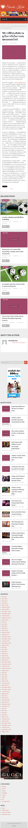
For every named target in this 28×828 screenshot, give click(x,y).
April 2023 (4, 679)
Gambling (4, 793)
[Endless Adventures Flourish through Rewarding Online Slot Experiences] (6, 538)
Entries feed (5, 810)
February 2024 (6, 658)
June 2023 (4, 674)
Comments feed (6, 812)
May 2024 (4, 651)
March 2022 (5, 698)
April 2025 (4, 628)
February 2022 (6, 700)
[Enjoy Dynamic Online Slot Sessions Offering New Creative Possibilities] (6, 587)
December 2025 (6, 611)
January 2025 (5, 634)
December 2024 (6, 636)
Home (4, 26)
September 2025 (6, 618)
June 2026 (4, 599)
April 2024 (4, 653)
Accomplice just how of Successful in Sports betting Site (13, 285)
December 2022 (6, 687)
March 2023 (5, 681)
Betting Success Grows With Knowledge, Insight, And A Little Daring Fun (12, 251)
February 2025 (6, 632)
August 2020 (5, 731)
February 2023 (6, 683)
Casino (3, 788)
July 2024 (4, 647)
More (4, 226)
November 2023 (6, 664)
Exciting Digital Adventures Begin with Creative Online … (12, 550)
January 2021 (5, 721)
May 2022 (4, 695)
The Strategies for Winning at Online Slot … (17, 524)
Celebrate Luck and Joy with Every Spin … (18, 468)
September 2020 (6, 729)
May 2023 (4, 677)
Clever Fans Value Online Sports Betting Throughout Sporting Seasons (12, 318)
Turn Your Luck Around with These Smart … (17, 503)
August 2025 (5, 620)
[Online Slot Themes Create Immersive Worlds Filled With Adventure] (6, 481)
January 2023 (5, 685)
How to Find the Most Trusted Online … (18, 513)
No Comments (20, 322)
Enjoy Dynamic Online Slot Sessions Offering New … (18, 584)
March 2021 (5, 717)
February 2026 (6, 607)
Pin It (11, 189)
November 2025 (6, 613)
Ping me (14, 826)
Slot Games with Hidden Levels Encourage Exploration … (16, 445)
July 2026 (4, 596)
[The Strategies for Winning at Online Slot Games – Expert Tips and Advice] (6, 526)
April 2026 (4, 603)
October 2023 (5, 666)
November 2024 (6, 639)
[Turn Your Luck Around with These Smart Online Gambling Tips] (6, 505)
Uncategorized (6, 801)
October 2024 (5, 641)
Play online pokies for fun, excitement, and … (17, 433)
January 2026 (5, 609)
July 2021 (4, 708)
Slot (3, 799)
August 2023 (5, 670)
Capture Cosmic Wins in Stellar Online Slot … (18, 458)
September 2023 (6, 668)
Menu (3, 19)
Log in (3, 808)
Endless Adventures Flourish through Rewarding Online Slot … (18, 536)
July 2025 (4, 622)
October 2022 (5, 691)
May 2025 (4, 626)
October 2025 (5, 615)
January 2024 (5, 660)
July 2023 (4, 672)
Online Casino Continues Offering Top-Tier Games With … (17, 491)
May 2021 (4, 712)
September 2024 (6, 643)
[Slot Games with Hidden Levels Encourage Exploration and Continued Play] (6, 447)
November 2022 (6, 689)
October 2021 (5, 706)
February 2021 (6, 719)
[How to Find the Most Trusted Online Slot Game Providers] (6, 517)
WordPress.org (6, 814)
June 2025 (4, 624)
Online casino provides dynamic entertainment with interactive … (13, 421)
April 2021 (4, 714)
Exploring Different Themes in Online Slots (18, 408)
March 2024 (5, 655)
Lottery (4, 795)
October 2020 (5, 727)
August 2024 (5, 645)
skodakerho (5, 43)
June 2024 (4, 649)
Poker (3, 797)
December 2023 (6, 662)
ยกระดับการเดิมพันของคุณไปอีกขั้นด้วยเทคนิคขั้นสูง (13, 218)
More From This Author (18, 342)
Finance (4, 791)
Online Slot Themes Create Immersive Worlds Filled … (18, 478)
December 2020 (6, 723)
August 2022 (5, 693)
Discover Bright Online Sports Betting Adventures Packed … (18, 562)
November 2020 (6, 725)
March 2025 (5, 630)
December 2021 (6, 704)
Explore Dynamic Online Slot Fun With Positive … (18, 573)
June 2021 (4, 710)
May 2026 (4, 601)
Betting (8, 26)
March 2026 (5, 605)
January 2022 (5, 702)
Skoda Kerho (18, 823)
